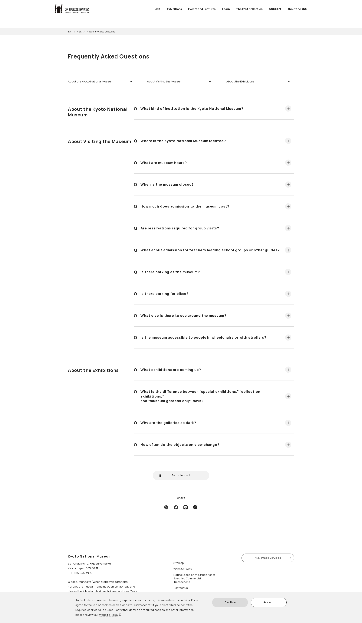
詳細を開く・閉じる (288, 162)
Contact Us (180, 588)
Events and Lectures (202, 9)
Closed (72, 582)
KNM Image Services (268, 557)
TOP (70, 31)
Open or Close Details (288, 108)
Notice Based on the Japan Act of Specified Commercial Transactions (194, 578)
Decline (230, 602)
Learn (226, 9)
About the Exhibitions (240, 81)
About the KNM (297, 9)
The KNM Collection (249, 9)
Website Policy (108, 615)
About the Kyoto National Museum (90, 81)
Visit (157, 9)
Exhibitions (174, 9)
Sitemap (178, 563)
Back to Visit (181, 475)
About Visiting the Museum (164, 81)
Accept (268, 602)
